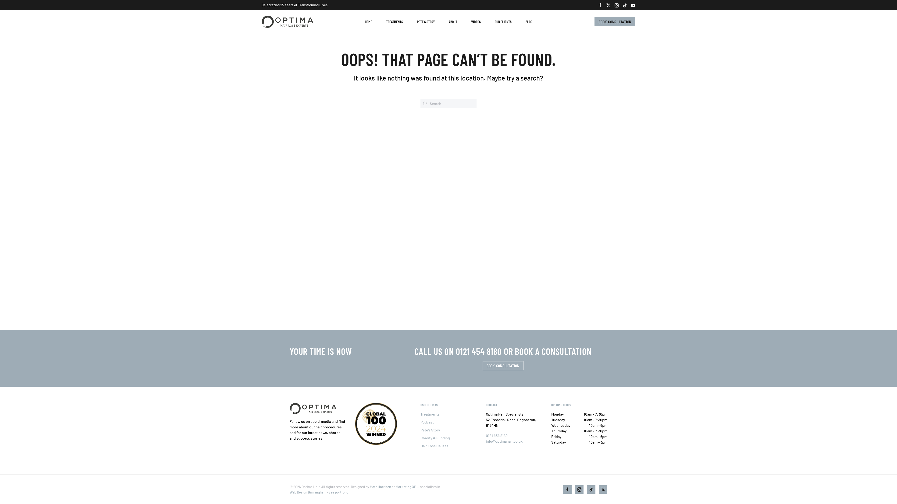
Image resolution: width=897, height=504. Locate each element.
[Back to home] (288, 21)
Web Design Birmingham (308, 492)
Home (368, 21)
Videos (476, 21)
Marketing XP (406, 487)
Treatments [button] (394, 21)
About (453, 21)
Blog (529, 21)
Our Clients (503, 21)
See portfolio (338, 492)
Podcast (427, 422)
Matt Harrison (380, 487)
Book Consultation (614, 21)
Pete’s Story (426, 21)
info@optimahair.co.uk (504, 441)
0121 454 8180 (497, 435)
